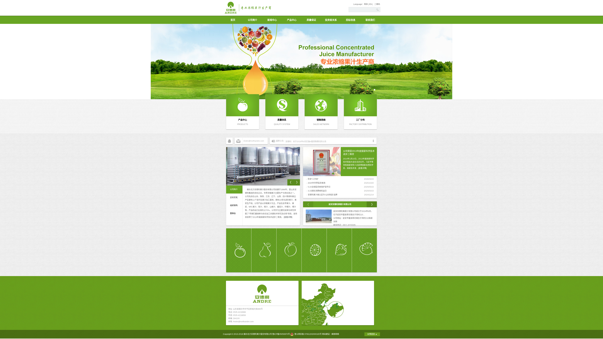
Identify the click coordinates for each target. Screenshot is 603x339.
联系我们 (370, 20)
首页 (233, 20)
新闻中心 (272, 20)
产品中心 (291, 20)
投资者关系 (331, 20)
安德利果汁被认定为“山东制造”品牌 (322, 195)
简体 (366, 4)
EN (370, 4)
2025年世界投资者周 (316, 183)
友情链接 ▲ (372, 334)
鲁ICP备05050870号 (281, 334)
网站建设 (326, 334)
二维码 (377, 4)
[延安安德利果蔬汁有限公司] (319, 222)
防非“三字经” (313, 179)
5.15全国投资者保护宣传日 (319, 187)
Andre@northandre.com (253, 141)
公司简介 (252, 20)
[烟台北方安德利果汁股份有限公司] (262, 15)
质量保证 (311, 20)
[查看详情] (288, 217)
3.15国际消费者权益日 (317, 191)
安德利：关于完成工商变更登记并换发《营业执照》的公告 (309, 141)
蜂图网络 (335, 334)
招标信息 (350, 20)
